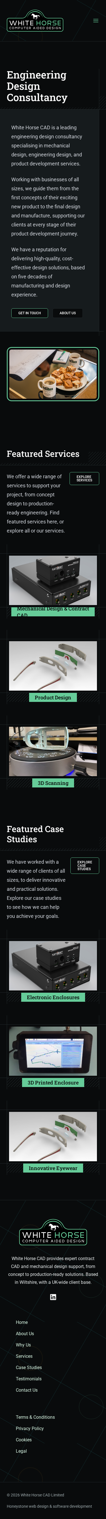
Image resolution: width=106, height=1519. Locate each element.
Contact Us (27, 1390)
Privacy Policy (30, 1428)
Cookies (24, 1439)
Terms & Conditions (35, 1417)
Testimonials (29, 1378)
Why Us (23, 1345)
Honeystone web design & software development (49, 1506)
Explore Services (84, 478)
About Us (68, 313)
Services (24, 1356)
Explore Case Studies (84, 865)
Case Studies (29, 1367)
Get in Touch (29, 313)
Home (22, 1322)
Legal (21, 1451)
